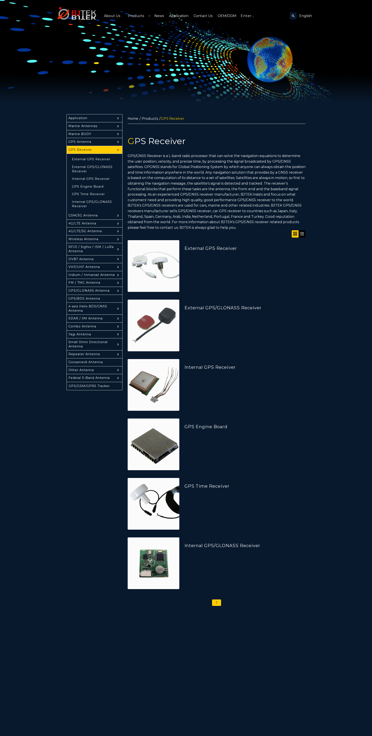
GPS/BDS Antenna (84, 298)
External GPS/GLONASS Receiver (92, 169)
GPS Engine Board (88, 186)
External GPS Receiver (91, 159)
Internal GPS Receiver (91, 179)
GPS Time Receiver (88, 194)
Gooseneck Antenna (85, 362)
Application (178, 16)
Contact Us (203, 16)
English (305, 16)
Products (136, 16)
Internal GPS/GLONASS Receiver (92, 204)
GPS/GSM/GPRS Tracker (89, 386)
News (159, 16)
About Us (112, 16)
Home (133, 119)
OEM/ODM (227, 16)
